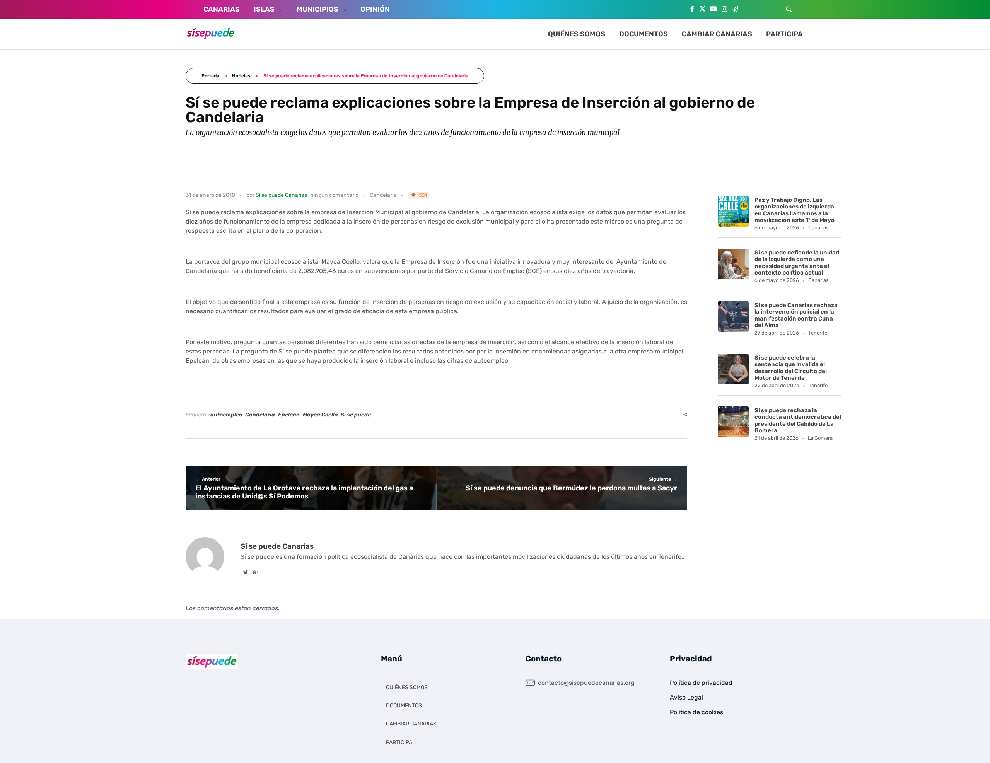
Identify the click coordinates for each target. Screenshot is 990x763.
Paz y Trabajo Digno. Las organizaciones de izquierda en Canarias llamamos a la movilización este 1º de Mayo (794, 210)
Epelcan (289, 414)
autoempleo (226, 414)
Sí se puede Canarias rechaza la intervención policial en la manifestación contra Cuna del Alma (796, 315)
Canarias (818, 227)
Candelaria (383, 195)
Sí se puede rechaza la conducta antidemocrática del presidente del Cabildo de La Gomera (797, 420)
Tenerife (817, 333)
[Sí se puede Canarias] (211, 33)
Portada (210, 76)
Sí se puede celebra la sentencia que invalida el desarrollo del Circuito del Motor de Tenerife (790, 367)
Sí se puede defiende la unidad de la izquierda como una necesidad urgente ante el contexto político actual (796, 262)
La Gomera (820, 438)
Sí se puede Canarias (281, 195)
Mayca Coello (320, 414)
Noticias (241, 76)
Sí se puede (356, 414)
